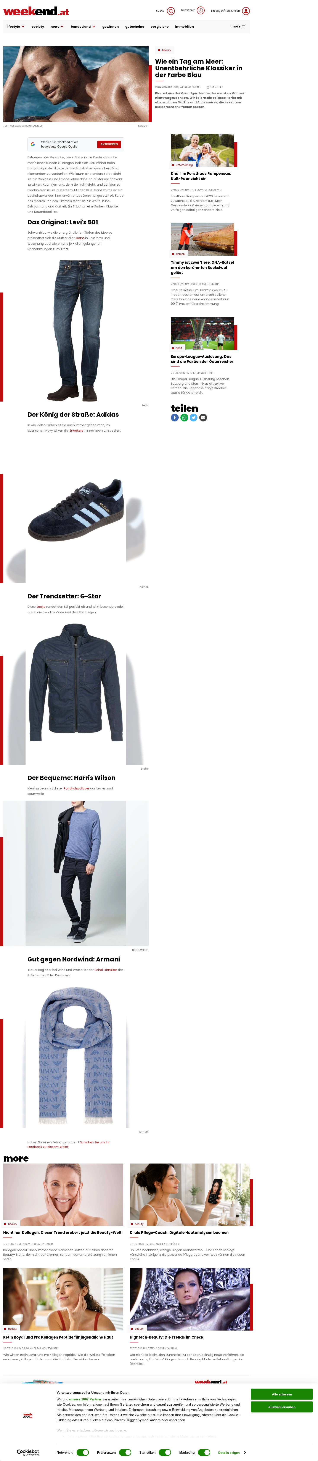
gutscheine (134, 26)
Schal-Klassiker (106, 970)
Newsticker (188, 10)
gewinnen (110, 26)
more (236, 26)
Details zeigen (229, 1452)
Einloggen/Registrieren (225, 11)
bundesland (81, 26)
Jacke (41, 606)
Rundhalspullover (76, 788)
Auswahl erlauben (282, 1407)
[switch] (125, 1452)
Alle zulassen (282, 1394)
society (38, 26)
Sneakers (76, 430)
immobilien (184, 26)
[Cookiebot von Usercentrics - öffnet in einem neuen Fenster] (28, 1452)
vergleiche (160, 26)
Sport (179, 348)
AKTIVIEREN (109, 144)
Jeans (79, 238)
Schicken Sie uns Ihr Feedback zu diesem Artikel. (68, 1144)
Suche (160, 11)
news (55, 26)
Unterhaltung (184, 165)
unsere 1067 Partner (85, 1399)
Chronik (180, 254)
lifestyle (13, 26)
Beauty (166, 50)
